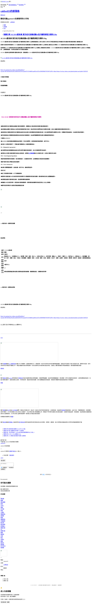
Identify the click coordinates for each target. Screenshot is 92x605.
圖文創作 (11, 455)
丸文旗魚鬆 (31, 153)
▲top (2, 457)
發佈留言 (3, 469)
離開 (8, 602)
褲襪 (2, 500)
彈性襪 (2, 498)
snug (2, 337)
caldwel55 (3, 443)
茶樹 (2, 536)
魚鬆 (2, 382)
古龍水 (2, 539)
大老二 (2, 505)
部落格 (5, 26)
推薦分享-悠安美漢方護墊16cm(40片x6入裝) (14, 429)
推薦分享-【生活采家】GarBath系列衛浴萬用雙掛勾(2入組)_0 (18, 432)
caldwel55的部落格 (10, 11)
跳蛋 (2, 517)
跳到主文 (3, 15)
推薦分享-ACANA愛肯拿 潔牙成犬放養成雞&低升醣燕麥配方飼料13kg (30, 34)
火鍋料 (2, 512)
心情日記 (12, 22)
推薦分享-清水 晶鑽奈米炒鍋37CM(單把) (13, 430)
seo (1, 529)
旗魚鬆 (63, 410)
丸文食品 (14, 410)
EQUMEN (3, 546)
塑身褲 (2, 544)
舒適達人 (11, 422)
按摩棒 (2, 515)
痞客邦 (11, 451)
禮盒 (12, 416)
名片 (4, 28)
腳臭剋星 (13, 363)
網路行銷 (3, 527)
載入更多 (3, 460)
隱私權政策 (54, 585)
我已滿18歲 (3, 602)
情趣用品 (3, 514)
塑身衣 (2, 368)
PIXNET (35, 585)
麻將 (2, 503)
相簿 (4, 25)
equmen (10, 378)
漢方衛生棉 (22, 422)
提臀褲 (2, 547)
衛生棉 (4, 422)
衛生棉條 (3, 524)
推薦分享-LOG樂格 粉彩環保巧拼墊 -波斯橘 (14, 435)
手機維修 (3, 521)
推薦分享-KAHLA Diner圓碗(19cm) (12, 434)
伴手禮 (2, 509)
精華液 (2, 534)
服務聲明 (60, 585)
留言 (14, 451)
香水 (2, 537)
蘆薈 (2, 532)
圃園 (2, 541)
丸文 (8, 410)
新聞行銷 (3, 530)
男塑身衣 (20, 378)
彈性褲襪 (3, 502)
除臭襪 (4, 363)
